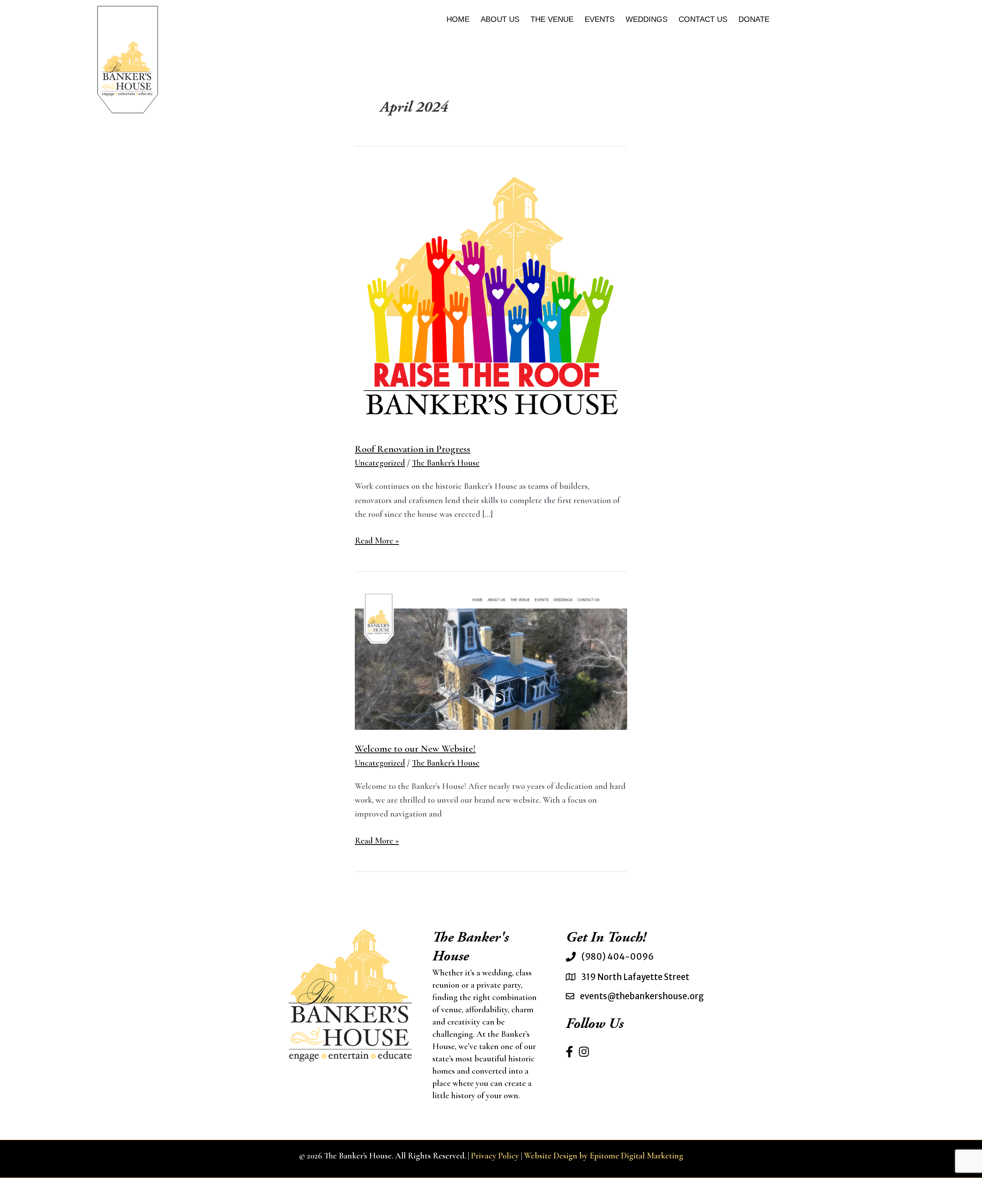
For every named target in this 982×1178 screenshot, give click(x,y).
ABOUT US (500, 19)
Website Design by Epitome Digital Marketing (603, 1156)
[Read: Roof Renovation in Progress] (491, 298)
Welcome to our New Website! (415, 748)
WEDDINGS (646, 19)
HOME (458, 19)
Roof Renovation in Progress (412, 449)
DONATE (753, 19)
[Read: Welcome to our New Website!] (491, 660)
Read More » (377, 541)
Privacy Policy (495, 1156)
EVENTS (600, 19)
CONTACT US (703, 19)
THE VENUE (552, 19)
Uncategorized (380, 463)
